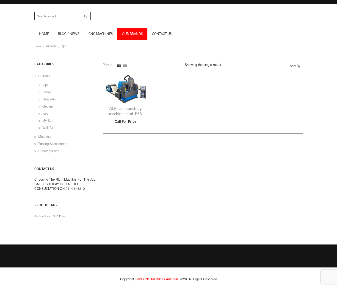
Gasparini (49, 99)
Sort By (295, 65)
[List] (125, 65)
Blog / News (68, 34)
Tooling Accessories (52, 143)
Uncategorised (48, 150)
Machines (45, 136)
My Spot (48, 120)
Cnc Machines (42, 216)
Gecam (47, 106)
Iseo (45, 113)
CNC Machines (100, 34)
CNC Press (59, 216)
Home (44, 34)
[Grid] (119, 65)
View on (108, 64)
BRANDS (51, 46)
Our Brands (132, 34)
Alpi (45, 84)
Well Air (47, 127)
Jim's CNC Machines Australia (157, 279)
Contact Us (162, 34)
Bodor (46, 92)
